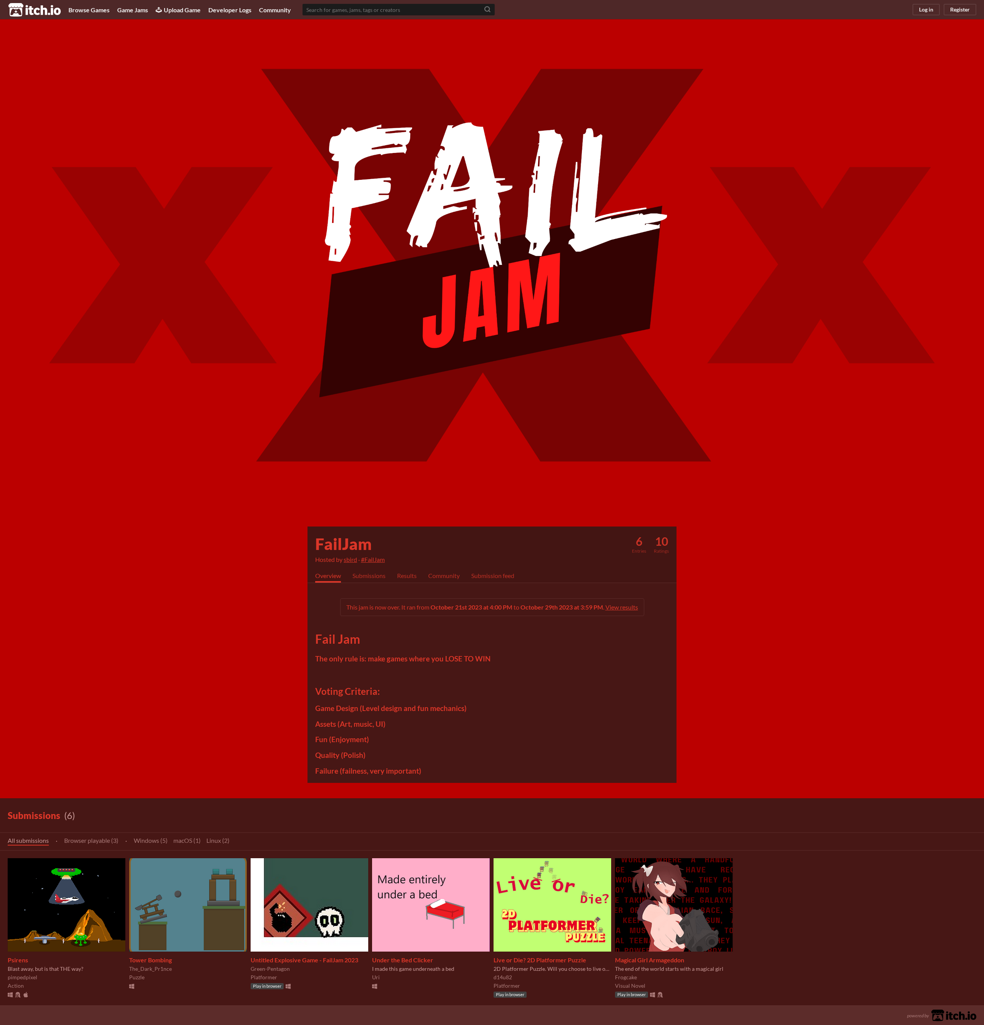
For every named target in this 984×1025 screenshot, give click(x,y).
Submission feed (492, 575)
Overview (328, 575)
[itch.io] (953, 1014)
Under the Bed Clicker (402, 960)
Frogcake (626, 977)
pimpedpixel (22, 977)
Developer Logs (229, 9)
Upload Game (182, 9)
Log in (926, 9)
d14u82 (503, 977)
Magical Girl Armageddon (649, 960)
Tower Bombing (150, 960)
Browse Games (89, 9)
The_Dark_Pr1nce (150, 968)
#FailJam (373, 559)
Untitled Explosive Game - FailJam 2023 (304, 960)
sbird (350, 559)
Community (275, 9)
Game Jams (132, 9)
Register (960, 9)
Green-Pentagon (270, 968)
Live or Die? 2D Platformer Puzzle (540, 960)
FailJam (343, 543)
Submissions (369, 575)
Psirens (18, 960)
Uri (376, 977)
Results (407, 575)
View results (621, 607)
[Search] (487, 9)
